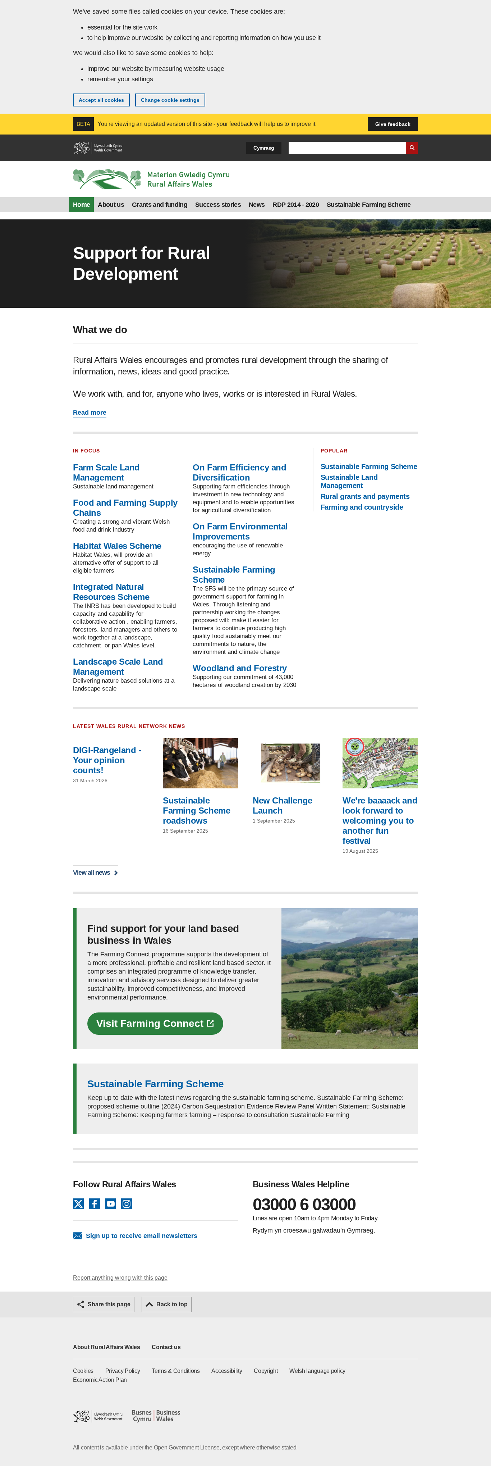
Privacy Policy (122, 1371)
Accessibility (226, 1371)
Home (81, 204)
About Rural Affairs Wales (106, 1347)
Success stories (218, 204)
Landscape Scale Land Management (118, 667)
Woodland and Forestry (240, 668)
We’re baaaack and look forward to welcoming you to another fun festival (380, 821)
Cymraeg (263, 148)
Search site (412, 148)
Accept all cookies (101, 100)
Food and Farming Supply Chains (125, 508)
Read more (89, 412)
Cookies (83, 1371)
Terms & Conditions (176, 1371)
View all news (91, 872)
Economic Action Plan (100, 1380)
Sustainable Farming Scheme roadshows (196, 810)
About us (111, 204)
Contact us (166, 1347)
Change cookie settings (170, 100)
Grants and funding (159, 204)
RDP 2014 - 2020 (295, 204)
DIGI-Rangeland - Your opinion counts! (107, 760)
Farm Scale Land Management (106, 472)
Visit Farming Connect (149, 1023)
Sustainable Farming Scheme (369, 204)
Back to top (172, 1304)
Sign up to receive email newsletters (141, 1235)
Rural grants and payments (365, 496)
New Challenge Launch (282, 805)
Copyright (265, 1371)
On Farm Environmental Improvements (240, 531)
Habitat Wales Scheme (117, 546)
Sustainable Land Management (349, 481)
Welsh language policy (317, 1371)
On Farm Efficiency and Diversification (239, 472)
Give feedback (392, 124)
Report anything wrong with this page (120, 1278)
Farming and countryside (362, 507)
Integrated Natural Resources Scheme (111, 592)
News (257, 204)
